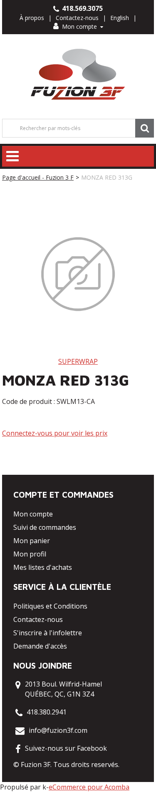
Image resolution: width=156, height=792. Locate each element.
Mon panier (31, 540)
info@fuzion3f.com (58, 730)
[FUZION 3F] (78, 74)
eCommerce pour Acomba (89, 787)
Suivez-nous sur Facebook (66, 748)
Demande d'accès (40, 646)
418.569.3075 (81, 8)
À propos (32, 18)
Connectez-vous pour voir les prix (54, 433)
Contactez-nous (77, 18)
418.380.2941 (47, 712)
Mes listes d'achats (42, 567)
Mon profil (29, 554)
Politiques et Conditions (50, 606)
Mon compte (79, 26)
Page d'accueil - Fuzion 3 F (38, 177)
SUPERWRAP (78, 361)
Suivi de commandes (44, 527)
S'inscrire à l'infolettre (47, 632)
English (119, 18)
